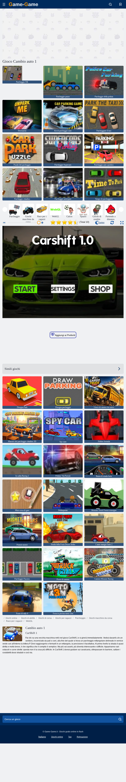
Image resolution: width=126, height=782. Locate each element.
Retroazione (82, 737)
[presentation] (4, 209)
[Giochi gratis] (23, 4)
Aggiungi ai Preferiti (64, 335)
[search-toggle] (110, 4)
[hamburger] (3, 4)
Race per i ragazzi (14, 621)
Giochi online (11, 618)
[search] (120, 719)
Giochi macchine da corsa (100, 618)
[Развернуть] (122, 222)
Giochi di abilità (28, 618)
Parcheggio (80, 618)
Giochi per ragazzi (63, 618)
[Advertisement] (32, 33)
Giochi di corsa (45, 618)
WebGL (29, 621)
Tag (70, 737)
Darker (101, 222)
